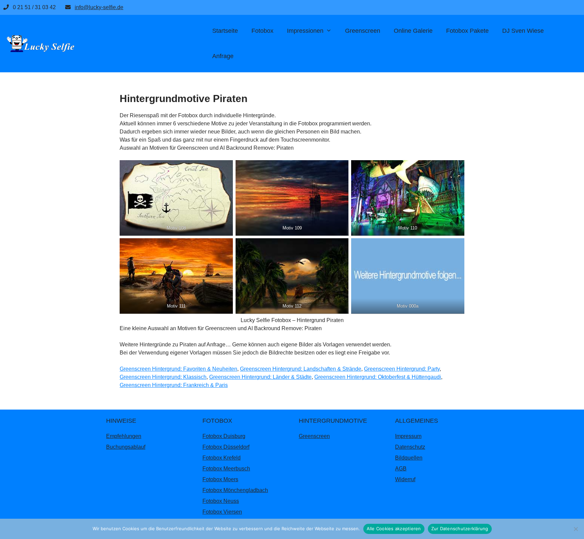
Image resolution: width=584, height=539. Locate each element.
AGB (401, 468)
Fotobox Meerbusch (226, 468)
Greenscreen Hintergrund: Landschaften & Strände (300, 369)
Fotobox (262, 30)
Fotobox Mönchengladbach (235, 490)
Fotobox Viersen (222, 512)
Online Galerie (413, 30)
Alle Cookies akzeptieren (394, 528)
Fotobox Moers (220, 479)
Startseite (225, 30)
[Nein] (575, 528)
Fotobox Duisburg (223, 436)
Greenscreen (362, 30)
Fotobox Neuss (220, 501)
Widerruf (405, 479)
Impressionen (305, 30)
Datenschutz (410, 447)
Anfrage (223, 56)
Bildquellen (408, 458)
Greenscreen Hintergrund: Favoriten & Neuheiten (178, 369)
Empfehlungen (123, 436)
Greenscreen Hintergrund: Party (402, 369)
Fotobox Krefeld (221, 458)
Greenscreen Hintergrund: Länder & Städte (260, 377)
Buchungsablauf (125, 447)
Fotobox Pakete (467, 30)
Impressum (408, 436)
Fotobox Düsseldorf (225, 447)
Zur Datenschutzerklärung (459, 528)
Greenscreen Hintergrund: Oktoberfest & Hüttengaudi (377, 377)
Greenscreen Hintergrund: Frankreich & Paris (174, 385)
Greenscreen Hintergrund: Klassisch (163, 377)
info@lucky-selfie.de (99, 7)
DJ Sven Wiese (523, 30)
